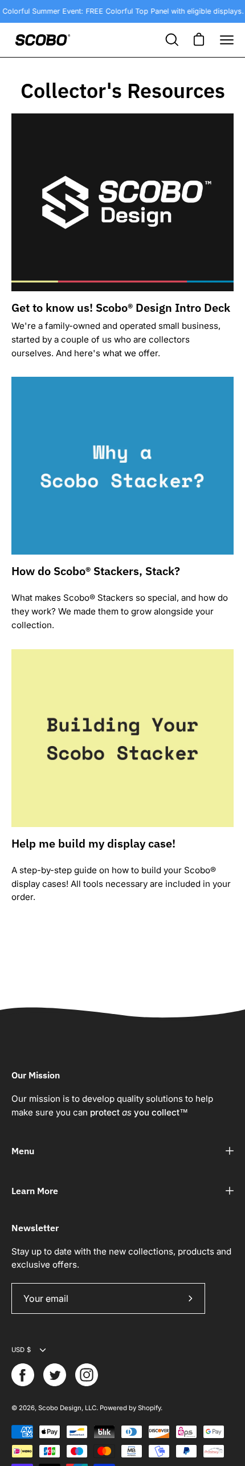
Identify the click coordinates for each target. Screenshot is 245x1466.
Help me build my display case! (93, 843)
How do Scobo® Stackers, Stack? (95, 571)
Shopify (149, 1408)
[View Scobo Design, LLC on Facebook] (22, 1374)
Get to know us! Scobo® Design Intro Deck (120, 307)
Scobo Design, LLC (67, 1408)
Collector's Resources (123, 90)
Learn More (34, 1190)
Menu (22, 1150)
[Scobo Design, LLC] (42, 40)
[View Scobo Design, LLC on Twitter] (54, 1374)
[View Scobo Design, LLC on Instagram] (86, 1374)
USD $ (21, 1350)
